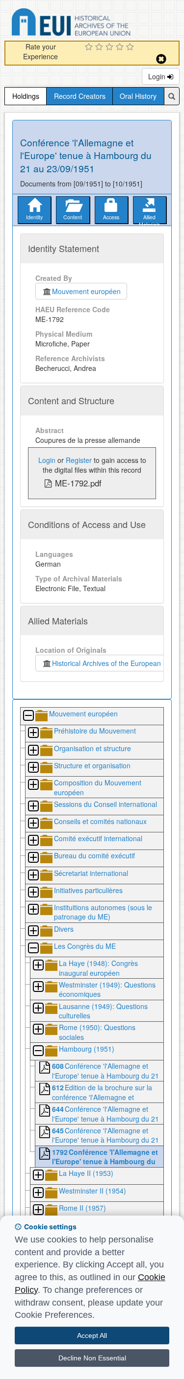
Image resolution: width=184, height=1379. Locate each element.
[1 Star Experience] (90, 47)
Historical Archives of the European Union (114, 663)
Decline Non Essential (92, 1358)
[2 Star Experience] (100, 47)
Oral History (138, 96)
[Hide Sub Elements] (28, 716)
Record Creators (79, 96)
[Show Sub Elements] (33, 733)
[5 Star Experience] (131, 47)
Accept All (92, 1335)
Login (157, 76)
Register (79, 460)
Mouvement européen (86, 291)
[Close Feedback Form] (161, 59)
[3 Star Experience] (110, 47)
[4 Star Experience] (121, 47)
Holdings (25, 96)
